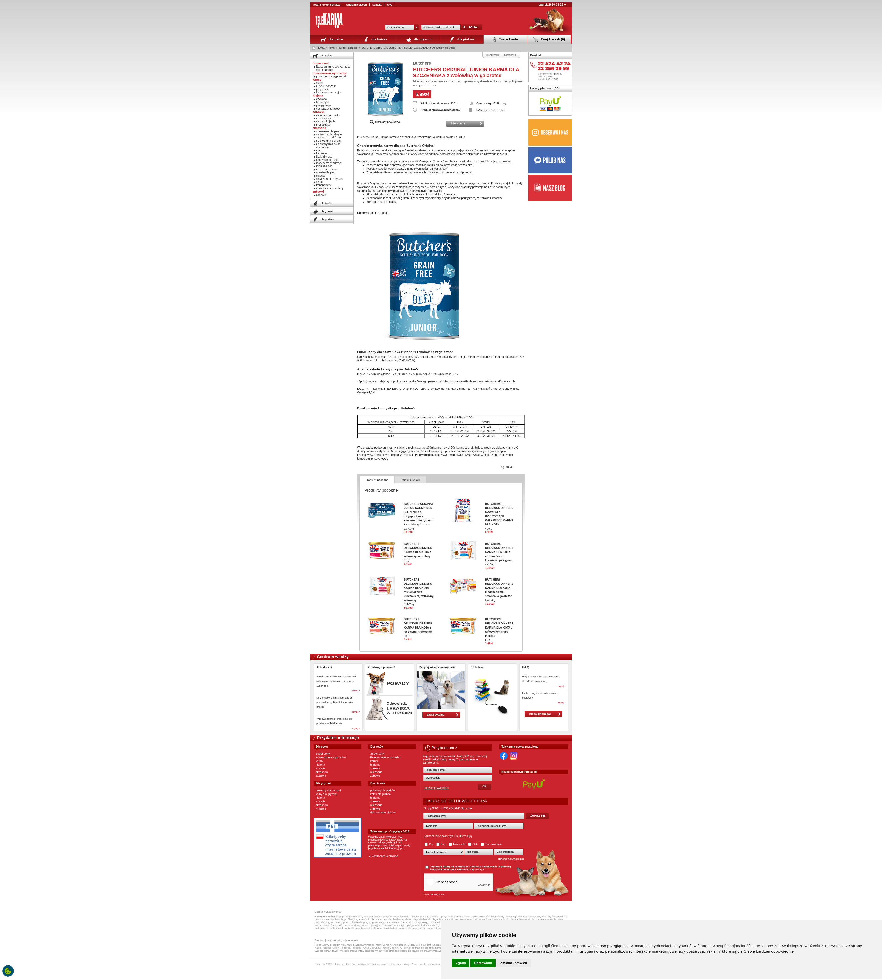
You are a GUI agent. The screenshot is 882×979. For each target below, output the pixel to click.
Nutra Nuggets (323, 947)
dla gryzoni (422, 39)
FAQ (389, 4)
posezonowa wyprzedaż (331, 76)
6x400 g (418, 516)
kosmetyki (322, 102)
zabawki (321, 195)
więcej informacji (540, 714)
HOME (321, 47)
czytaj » (356, 690)
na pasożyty (323, 118)
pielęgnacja (323, 105)
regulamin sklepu (356, 4)
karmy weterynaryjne (329, 92)
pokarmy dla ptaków (382, 790)
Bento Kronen (390, 944)
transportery (323, 185)
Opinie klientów (410, 480)
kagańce (321, 153)
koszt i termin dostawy (326, 4)
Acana (358, 944)
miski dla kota (390, 928)
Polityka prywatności (436, 788)
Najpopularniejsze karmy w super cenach (333, 68)
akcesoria (322, 772)
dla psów (335, 39)
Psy (431, 844)
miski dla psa (324, 166)
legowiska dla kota (371, 928)
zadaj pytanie (435, 714)
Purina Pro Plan (411, 947)
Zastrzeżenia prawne (385, 856)
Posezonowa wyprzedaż (331, 757)
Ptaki (475, 844)
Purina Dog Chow (391, 947)
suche (320, 83)
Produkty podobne (376, 480)
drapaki (331, 928)
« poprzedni (492, 55)
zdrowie (320, 768)
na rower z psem (326, 169)
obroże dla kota (408, 928)
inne (319, 150)
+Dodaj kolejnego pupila (511, 859)
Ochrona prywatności (358, 964)
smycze (320, 175)
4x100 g (419, 592)
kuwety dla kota (351, 928)
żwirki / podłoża (429, 925)
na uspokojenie (325, 121)
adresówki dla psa (327, 131)
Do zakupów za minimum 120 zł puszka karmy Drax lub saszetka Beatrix (334, 702)
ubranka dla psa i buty (330, 188)
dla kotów (378, 39)
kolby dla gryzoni (326, 794)
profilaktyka (323, 124)
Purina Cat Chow (371, 947)
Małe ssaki (459, 844)
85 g (418, 552)
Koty (443, 844)
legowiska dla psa (327, 159)
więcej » (479, 869)
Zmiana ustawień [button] (513, 963)
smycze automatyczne (330, 179)
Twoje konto (508, 39)
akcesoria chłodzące (329, 134)
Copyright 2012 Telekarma (329, 964)
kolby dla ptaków (380, 794)
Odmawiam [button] (483, 963)
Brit (429, 944)
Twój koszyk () (552, 39)
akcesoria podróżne (328, 137)
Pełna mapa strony (398, 964)
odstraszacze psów (328, 108)
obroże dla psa (325, 172)
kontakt (377, 4)
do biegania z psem (328, 140)
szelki (319, 181)
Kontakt (535, 55)
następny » (510, 55)
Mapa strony (379, 964)
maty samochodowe (328, 163)
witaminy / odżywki (327, 115)
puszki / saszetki (348, 47)
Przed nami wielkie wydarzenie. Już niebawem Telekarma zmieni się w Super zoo (336, 681)
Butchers (422, 63)
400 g (499, 516)
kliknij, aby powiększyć (387, 122)
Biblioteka (477, 667)
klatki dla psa (324, 156)
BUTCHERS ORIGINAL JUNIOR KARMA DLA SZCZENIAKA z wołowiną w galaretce (408, 47)
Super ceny (323, 753)
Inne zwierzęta (493, 844)
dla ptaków (465, 39)
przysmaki (322, 89)
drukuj (509, 467)
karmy (319, 761)
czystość (321, 99)
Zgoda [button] (461, 963)
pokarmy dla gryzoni (328, 790)
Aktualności (324, 667)
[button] (402, 27)
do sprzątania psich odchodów (328, 145)
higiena (320, 764)
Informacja (458, 123)
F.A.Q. (526, 667)
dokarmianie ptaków (383, 812)
